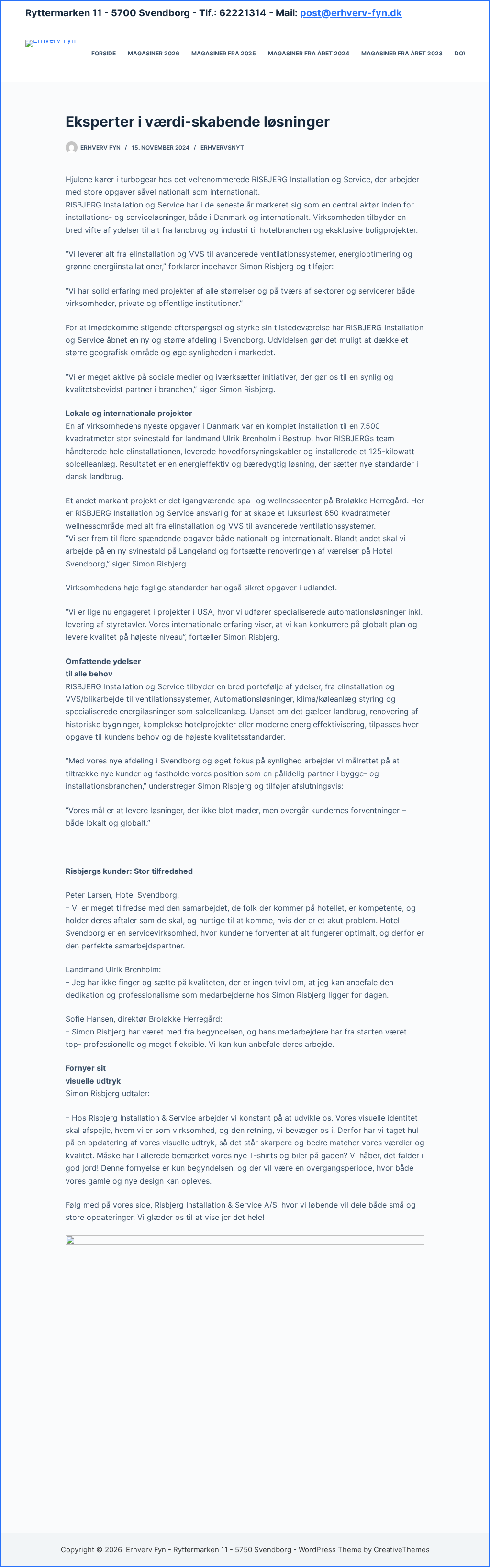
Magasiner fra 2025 (223, 53)
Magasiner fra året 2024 (308, 53)
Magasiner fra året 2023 (402, 53)
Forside (103, 53)
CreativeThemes (402, 1549)
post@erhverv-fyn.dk (351, 13)
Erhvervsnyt (222, 147)
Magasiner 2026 (153, 53)
